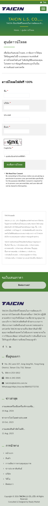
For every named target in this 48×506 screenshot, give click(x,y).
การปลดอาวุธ (20, 258)
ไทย (44, 2)
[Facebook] (3, 346)
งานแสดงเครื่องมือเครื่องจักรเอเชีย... (18, 406)
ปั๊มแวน (12, 245)
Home (16, 30)
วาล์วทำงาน (31, 251)
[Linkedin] (10, 346)
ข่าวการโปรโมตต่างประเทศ (14, 417)
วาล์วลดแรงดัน (10, 258)
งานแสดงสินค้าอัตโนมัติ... (13, 429)
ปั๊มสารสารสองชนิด (11, 251)
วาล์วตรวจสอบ (34, 245)
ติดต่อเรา (39, 258)
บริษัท (7, 103)
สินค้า (8, 458)
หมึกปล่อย (27, 248)
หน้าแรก (9, 453)
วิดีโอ (8, 479)
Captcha (8, 148)
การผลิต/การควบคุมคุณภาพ (18, 463)
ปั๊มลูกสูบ (34, 248)
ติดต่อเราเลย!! (24, 285)
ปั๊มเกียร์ (7, 245)
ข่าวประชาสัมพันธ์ (14, 469)
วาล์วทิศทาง (22, 251)
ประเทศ (7, 115)
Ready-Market (34, 502)
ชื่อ (6, 91)
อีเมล (7, 127)
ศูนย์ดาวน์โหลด (28, 30)
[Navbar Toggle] (43, 8)
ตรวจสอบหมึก (9, 248)
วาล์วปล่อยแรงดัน (22, 245)
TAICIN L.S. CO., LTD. (27, 496)
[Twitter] (6, 346)
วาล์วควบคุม (19, 248)
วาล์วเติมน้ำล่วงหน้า (11, 255)
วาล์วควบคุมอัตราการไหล (27, 255)
